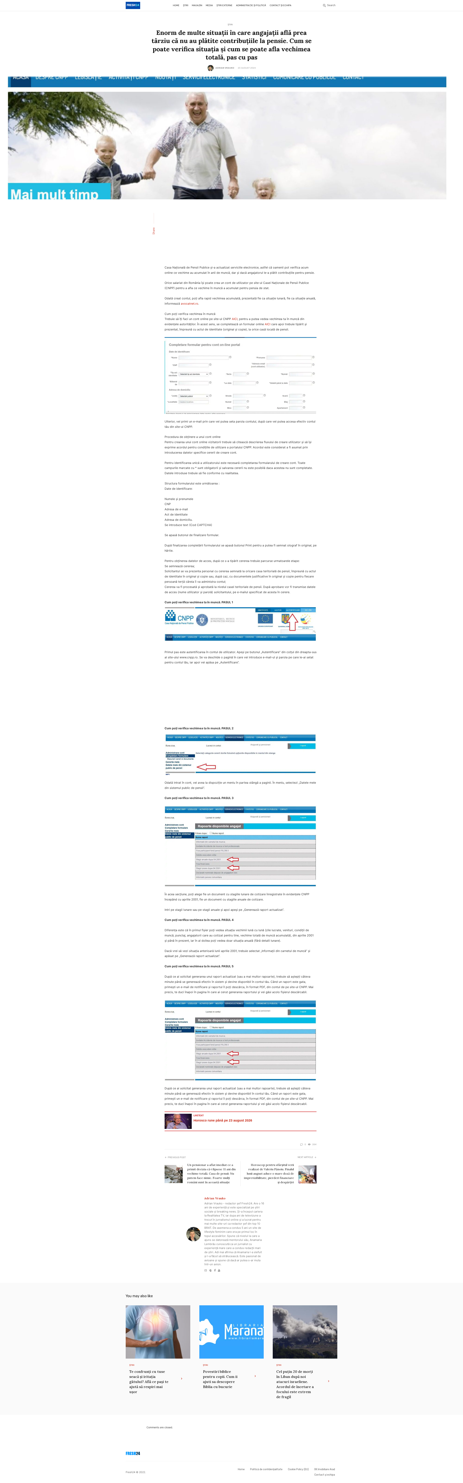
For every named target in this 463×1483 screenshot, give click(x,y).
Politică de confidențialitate (266, 1469)
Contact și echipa (280, 5)
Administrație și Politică (251, 5)
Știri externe (224, 5)
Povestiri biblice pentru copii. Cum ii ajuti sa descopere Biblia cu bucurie (220, 1379)
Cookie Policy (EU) (298, 1469)
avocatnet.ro (189, 303)
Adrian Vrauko (224, 68)
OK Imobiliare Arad (324, 1469)
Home (176, 5)
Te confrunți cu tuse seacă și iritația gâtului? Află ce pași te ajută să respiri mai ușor (148, 1381)
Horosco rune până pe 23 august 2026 (223, 1120)
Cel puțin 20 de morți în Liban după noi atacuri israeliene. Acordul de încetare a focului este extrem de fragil (295, 1384)
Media (209, 5)
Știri (185, 5)
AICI (234, 319)
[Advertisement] (241, 234)
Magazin (197, 5)
